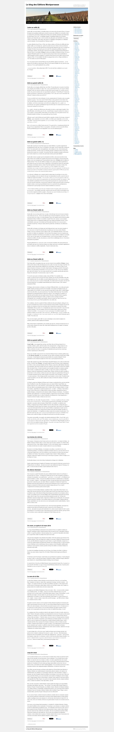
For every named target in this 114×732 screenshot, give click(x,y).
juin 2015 (76, 76)
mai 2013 (76, 106)
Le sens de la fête (33, 576)
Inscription (76, 149)
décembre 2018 (77, 43)
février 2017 (76, 54)
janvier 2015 (76, 82)
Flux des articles (78, 151)
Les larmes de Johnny (34, 437)
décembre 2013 (77, 98)
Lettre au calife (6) (33, 27)
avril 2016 (76, 66)
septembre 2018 (77, 44)
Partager (59, 76)
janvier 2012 (76, 125)
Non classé (34, 78)
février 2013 (76, 110)
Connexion (76, 150)
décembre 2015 (77, 69)
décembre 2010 (77, 141)
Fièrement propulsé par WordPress (80, 728)
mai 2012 (76, 120)
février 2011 (76, 138)
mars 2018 (76, 45)
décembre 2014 (77, 83)
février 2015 (76, 81)
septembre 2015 (77, 73)
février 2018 (76, 46)
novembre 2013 (77, 99)
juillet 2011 (76, 132)
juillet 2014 (76, 89)
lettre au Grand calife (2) (35, 259)
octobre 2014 (77, 86)
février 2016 (76, 68)
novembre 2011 (77, 128)
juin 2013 (76, 105)
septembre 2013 (77, 101)
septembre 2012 (77, 116)
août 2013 (76, 102)
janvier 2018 (76, 48)
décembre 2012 (77, 112)
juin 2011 (76, 134)
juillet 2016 (76, 62)
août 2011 (76, 131)
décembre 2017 (77, 49)
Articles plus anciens (31, 724)
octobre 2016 (77, 58)
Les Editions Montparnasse (37, 22)
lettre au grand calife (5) (35, 83)
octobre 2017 (77, 51)
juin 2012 (76, 119)
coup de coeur (32, 653)
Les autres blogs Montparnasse (49, 22)
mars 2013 (76, 108)
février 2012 (76, 124)
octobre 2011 (77, 129)
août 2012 (76, 117)
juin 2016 (76, 63)
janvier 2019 (76, 42)
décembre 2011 (77, 126)
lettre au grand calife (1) (35, 340)
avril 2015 (76, 79)
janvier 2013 (76, 111)
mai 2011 (76, 135)
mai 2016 (76, 64)
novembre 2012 (77, 113)
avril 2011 (76, 136)
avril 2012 (76, 122)
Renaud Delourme (42, 29)
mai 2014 (76, 92)
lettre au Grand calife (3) (35, 210)
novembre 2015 (77, 70)
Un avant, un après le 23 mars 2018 (39, 526)
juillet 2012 (76, 118)
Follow (30, 76)
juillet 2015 (76, 75)
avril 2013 (76, 107)
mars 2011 (76, 137)
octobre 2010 (77, 143)
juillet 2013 (76, 104)
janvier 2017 (76, 55)
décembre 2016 (77, 56)
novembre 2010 (77, 142)
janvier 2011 (76, 139)
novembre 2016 (77, 57)
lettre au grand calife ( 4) (35, 142)
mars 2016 (76, 67)
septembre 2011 (77, 130)
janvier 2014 (76, 97)
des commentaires (78, 153)
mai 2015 (76, 77)
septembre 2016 (77, 60)
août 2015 (76, 74)
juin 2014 (76, 91)
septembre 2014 (77, 87)
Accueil (28, 22)
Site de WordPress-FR (78, 154)
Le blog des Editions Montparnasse (42, 4)
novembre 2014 (77, 85)
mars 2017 (76, 52)
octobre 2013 (77, 100)
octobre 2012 (77, 114)
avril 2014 (76, 93)
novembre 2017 (77, 50)
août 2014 (76, 88)
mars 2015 (76, 80)
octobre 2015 (77, 71)
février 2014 (76, 95)
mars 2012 (76, 123)
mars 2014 (76, 94)
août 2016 (76, 61)
